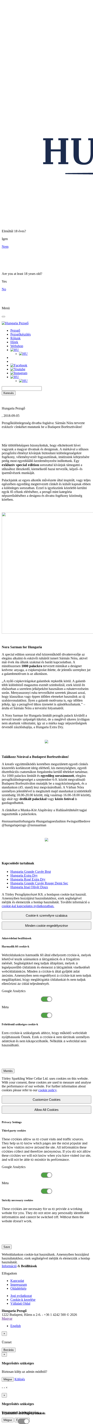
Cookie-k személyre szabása (46, 915)
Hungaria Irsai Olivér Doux (29, 887)
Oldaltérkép (18, 1288)
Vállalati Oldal (20, 1303)
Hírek (14, 342)
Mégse (7, 1379)
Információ (9, 1266)
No (4, 289)
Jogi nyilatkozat (21, 1296)
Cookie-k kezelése (22, 1299)
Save (6, 1247)
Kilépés (19, 1379)
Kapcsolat (17, 1280)
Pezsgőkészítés (20, 334)
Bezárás (8, 1350)
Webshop (16, 346)
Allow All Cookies (46, 1109)
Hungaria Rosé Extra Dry (27, 879)
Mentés (8, 1071)
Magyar (7, 1318)
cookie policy (47, 1090)
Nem (5, 246)
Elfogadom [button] (9, 1273)
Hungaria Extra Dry (24, 875)
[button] (14, 350)
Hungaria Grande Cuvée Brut (30, 871)
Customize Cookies (47, 1099)
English (15, 1326)
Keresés (8, 393)
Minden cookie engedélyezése (46, 925)
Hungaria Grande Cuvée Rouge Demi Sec (39, 883)
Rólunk (15, 338)
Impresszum (18, 1284)
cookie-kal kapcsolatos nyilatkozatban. (28, 906)
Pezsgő (15, 330)
